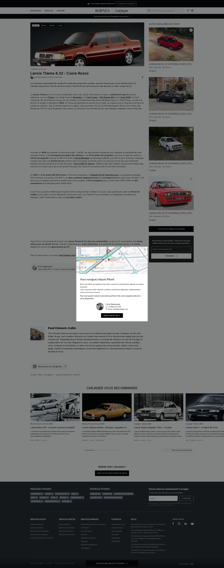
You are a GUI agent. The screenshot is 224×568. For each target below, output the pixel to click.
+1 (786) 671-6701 (114, 307)
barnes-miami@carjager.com (118, 309)
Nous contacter (111, 315)
